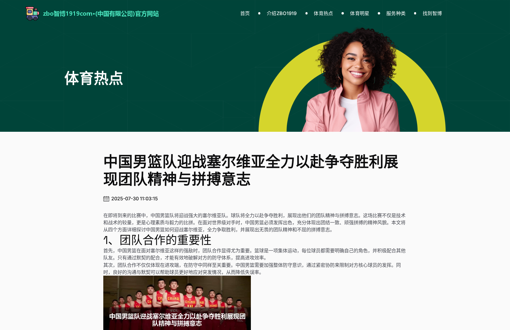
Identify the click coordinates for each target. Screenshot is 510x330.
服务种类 (396, 13)
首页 (245, 13)
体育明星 (359, 13)
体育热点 (323, 13)
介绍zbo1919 (282, 13)
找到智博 (432, 13)
